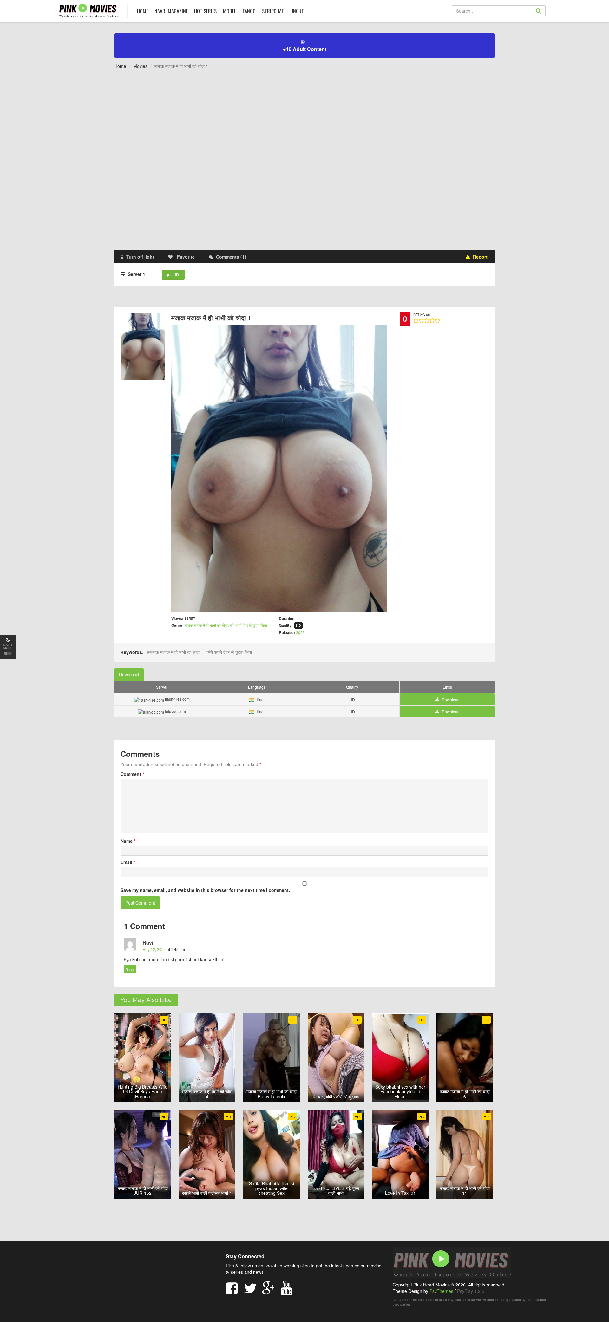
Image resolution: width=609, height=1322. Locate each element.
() (231, 256)
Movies (140, 66)
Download (129, 674)
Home (120, 66)
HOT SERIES (205, 11)
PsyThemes (441, 1291)
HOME (142, 11)
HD (176, 274)
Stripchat (273, 11)
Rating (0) (421, 314)
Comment (132, 774)
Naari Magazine (171, 11)
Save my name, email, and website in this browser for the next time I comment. (205, 890)
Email (128, 862)
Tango (249, 11)
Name (128, 841)
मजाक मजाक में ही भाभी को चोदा (206, 625)
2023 (300, 632)
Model (229, 11)
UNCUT (297, 11)
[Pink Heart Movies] (88, 10)
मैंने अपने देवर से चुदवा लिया (248, 625)
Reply (129, 969)
